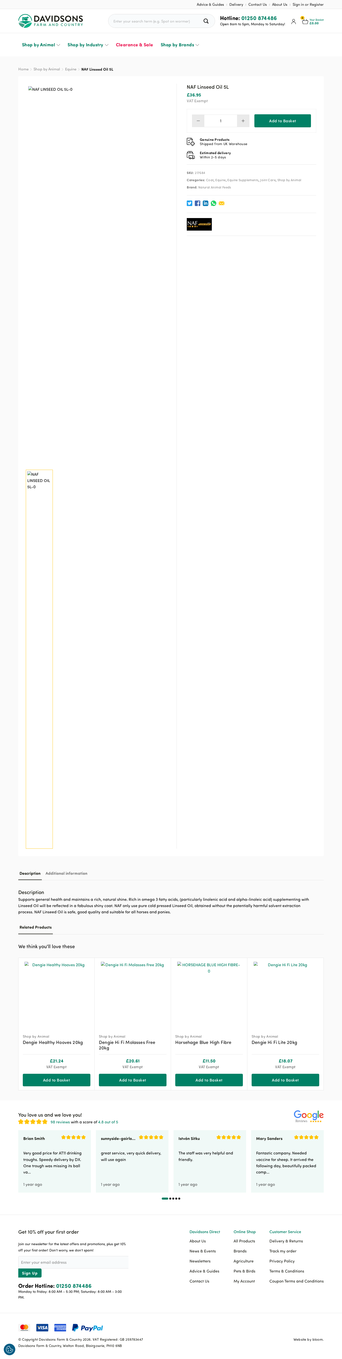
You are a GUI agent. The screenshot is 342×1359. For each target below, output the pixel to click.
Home (23, 69)
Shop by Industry (85, 45)
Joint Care (268, 180)
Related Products (36, 927)
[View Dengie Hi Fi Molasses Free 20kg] (132, 994)
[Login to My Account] (294, 21)
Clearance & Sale (134, 45)
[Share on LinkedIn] (205, 203)
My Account (244, 1281)
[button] (320, 945)
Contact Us (257, 4)
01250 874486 (259, 18)
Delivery (236, 4)
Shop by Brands (177, 45)
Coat (210, 180)
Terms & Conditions (286, 1271)
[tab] (30, 873)
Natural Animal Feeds (214, 187)
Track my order (282, 1250)
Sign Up (30, 1273)
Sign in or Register (308, 4)
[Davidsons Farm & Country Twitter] (307, 1327)
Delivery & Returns (286, 1240)
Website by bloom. (308, 1339)
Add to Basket (282, 120)
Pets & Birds (244, 1271)
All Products (244, 1240)
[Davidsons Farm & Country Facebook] (295, 1327)
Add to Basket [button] (56, 1080)
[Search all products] (207, 21)
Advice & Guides (210, 4)
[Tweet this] (189, 203)
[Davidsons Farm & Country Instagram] (320, 1327)
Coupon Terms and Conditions (296, 1281)
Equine (70, 69)
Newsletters (200, 1261)
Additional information (66, 873)
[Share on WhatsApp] (213, 203)
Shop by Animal (38, 45)
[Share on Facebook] (197, 203)
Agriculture (244, 1261)
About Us (279, 4)
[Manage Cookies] (9, 1349)
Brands (240, 1250)
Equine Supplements (242, 180)
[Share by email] (221, 203)
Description (30, 873)
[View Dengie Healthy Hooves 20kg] (56, 994)
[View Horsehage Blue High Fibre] (209, 994)
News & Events (203, 1250)
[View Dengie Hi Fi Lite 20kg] (285, 994)
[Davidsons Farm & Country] (50, 21)
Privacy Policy (282, 1261)
